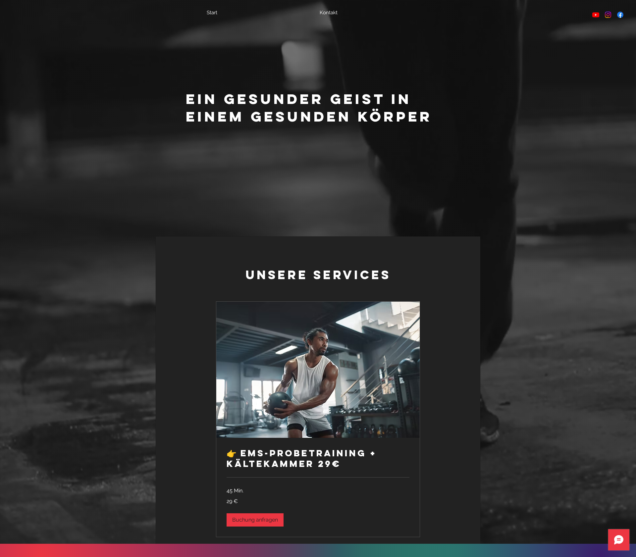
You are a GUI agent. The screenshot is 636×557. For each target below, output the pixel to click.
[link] (318, 458)
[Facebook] (620, 15)
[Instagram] (608, 15)
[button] (255, 520)
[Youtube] (596, 15)
